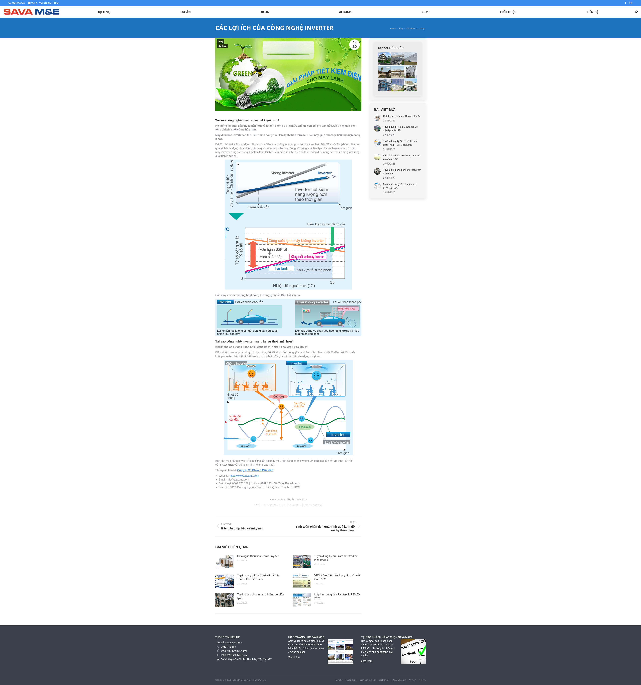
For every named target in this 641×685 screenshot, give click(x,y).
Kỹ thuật (223, 46)
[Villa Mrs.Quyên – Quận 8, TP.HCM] (384, 85)
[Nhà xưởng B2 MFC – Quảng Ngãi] (410, 58)
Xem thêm (294, 657)
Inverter (283, 505)
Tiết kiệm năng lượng (312, 505)
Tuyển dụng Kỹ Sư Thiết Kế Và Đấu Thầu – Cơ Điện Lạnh (258, 577)
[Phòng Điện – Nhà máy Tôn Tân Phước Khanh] (410, 85)
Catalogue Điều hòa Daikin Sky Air (257, 556)
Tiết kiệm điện (295, 505)
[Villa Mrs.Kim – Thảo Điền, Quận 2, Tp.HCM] (397, 85)
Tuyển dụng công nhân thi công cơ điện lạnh (260, 596)
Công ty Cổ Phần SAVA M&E (255, 470)
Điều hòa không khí (269, 505)
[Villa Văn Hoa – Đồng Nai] (384, 58)
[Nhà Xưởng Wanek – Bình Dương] (397, 58)
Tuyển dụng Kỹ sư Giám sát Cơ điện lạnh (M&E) (336, 558)
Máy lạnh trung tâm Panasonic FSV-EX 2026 (337, 596)
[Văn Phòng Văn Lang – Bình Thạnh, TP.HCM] (410, 71)
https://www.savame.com (244, 475)
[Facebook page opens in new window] (625, 3)
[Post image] (224, 561)
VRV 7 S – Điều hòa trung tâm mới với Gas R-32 (337, 577)
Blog (221, 41)
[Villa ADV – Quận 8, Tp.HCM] (397, 71)
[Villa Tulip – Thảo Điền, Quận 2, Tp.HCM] (384, 71)
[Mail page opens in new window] (630, 3)
